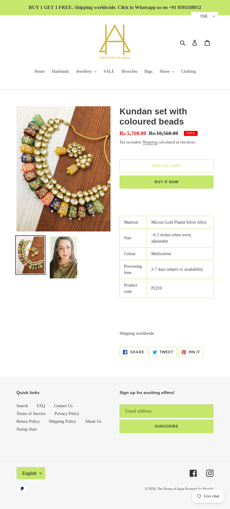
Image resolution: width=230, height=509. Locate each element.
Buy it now (167, 182)
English (29, 473)
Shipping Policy (62, 421)
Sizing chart (26, 429)
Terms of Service (31, 413)
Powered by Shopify (199, 488)
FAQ (41, 406)
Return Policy (28, 421)
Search (22, 406)
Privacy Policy (67, 413)
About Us (93, 421)
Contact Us (63, 406)
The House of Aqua (171, 488)
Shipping (150, 142)
